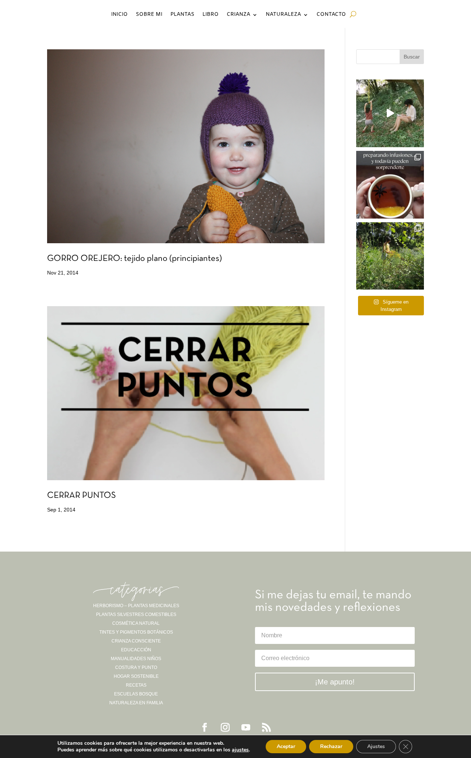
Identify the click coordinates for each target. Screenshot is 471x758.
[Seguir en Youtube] (246, 727)
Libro (210, 15)
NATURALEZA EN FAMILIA (136, 702)
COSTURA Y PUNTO (136, 667)
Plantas (182, 15)
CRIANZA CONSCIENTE (136, 641)
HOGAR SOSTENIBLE (136, 676)
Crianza (238, 15)
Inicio (119, 15)
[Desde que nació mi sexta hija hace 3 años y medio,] (390, 256)
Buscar (412, 57)
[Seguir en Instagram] (225, 727)
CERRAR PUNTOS (81, 496)
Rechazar (331, 746)
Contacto (331, 15)
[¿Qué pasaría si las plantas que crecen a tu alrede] (390, 113)
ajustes (240, 750)
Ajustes (376, 746)
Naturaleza (283, 15)
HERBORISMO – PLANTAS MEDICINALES (136, 605)
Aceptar (286, 746)
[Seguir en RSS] (266, 727)
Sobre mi (149, 15)
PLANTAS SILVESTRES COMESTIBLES (136, 614)
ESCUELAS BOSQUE (136, 694)
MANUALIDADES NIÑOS (136, 658)
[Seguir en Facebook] (204, 727)
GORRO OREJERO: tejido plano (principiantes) (134, 259)
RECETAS (136, 685)
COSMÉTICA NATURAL (136, 623)
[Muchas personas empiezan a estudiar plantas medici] (390, 185)
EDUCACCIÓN (136, 649)
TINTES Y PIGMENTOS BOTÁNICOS (136, 632)
